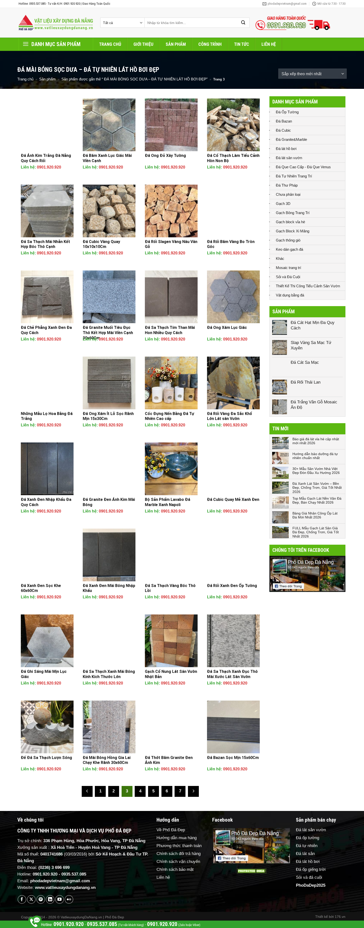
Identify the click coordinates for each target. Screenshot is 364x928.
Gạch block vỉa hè (290, 222)
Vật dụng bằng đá (290, 295)
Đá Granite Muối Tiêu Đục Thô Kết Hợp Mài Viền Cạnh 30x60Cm (108, 332)
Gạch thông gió (288, 240)
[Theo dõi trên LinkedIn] (50, 899)
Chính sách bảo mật (175, 869)
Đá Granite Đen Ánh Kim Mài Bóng (109, 502)
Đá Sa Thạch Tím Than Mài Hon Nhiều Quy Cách (170, 330)
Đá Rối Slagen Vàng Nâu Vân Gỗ (171, 244)
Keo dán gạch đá (289, 249)
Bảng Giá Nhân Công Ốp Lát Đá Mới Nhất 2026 (315, 515)
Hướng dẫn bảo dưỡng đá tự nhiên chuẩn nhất (315, 456)
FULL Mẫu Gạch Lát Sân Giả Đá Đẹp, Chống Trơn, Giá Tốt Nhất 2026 (315, 532)
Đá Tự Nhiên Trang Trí (294, 176)
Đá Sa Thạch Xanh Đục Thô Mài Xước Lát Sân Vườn (232, 674)
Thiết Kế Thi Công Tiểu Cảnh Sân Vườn (308, 286)
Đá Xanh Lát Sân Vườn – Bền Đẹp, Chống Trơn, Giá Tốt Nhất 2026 (317, 488)
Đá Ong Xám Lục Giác (227, 327)
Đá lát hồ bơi (286, 149)
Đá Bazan (284, 121)
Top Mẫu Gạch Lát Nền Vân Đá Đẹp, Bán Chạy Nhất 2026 (316, 500)
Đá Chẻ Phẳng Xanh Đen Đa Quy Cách (46, 330)
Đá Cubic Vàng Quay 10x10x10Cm (101, 244)
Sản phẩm (176, 44)
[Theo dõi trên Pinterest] (40, 899)
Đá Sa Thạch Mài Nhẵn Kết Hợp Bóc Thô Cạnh (45, 244)
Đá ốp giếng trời (311, 869)
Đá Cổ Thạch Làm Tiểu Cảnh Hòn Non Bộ (233, 158)
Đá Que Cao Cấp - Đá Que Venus (303, 167)
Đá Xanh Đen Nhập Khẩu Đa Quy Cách (46, 502)
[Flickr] (69, 899)
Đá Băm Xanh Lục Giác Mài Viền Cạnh (107, 158)
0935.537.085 (73, 874)
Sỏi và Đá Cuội (288, 277)
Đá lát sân (305, 853)
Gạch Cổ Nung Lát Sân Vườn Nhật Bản (171, 674)
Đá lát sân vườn (289, 158)
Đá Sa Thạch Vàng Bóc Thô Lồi (170, 588)
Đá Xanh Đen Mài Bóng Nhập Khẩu (109, 588)
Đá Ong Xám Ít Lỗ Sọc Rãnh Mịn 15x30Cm (108, 416)
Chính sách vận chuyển (178, 861)
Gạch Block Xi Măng (292, 231)
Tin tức (241, 44)
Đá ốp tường (307, 837)
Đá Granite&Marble (291, 139)
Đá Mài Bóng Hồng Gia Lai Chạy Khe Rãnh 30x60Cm (106, 760)
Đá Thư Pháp (287, 185)
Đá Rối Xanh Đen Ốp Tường (232, 585)
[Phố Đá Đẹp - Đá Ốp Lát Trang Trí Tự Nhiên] (56, 23)
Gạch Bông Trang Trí (293, 213)
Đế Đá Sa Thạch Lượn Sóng (46, 757)
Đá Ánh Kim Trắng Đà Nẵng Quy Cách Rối (46, 158)
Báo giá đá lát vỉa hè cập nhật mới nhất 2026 (315, 441)
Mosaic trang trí (288, 268)
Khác (280, 258)
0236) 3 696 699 (55, 867)
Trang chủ (110, 44)
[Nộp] (243, 23)
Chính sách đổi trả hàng (178, 853)
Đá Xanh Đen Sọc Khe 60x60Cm (41, 588)
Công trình (210, 44)
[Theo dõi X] (31, 899)
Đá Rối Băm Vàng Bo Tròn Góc (231, 244)
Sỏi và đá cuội (309, 877)
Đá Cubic (283, 130)
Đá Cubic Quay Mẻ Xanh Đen (233, 499)
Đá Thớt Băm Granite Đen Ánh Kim (169, 760)
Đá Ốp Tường (287, 112)
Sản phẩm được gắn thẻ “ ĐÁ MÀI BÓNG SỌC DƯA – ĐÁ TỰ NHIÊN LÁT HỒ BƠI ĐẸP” (134, 79)
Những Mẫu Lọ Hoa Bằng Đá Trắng (47, 416)
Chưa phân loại (288, 194)
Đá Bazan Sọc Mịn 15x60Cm (233, 757)
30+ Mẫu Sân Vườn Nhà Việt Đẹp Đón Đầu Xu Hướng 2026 (316, 471)
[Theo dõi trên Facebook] (22, 899)
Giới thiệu (143, 44)
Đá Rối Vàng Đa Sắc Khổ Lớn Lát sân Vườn (229, 416)
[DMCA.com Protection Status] (251, 871)
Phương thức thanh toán (179, 845)
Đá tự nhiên (306, 845)
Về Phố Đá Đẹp (170, 830)
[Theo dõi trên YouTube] (59, 899)
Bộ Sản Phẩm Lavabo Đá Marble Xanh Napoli (167, 502)
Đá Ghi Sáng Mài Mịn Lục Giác (44, 674)
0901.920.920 (49, 167)
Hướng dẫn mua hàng (176, 837)
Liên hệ (268, 44)
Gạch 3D (283, 203)
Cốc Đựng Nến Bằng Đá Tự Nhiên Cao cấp (169, 416)
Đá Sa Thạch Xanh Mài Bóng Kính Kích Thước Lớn (109, 674)
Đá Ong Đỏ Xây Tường (165, 155)
